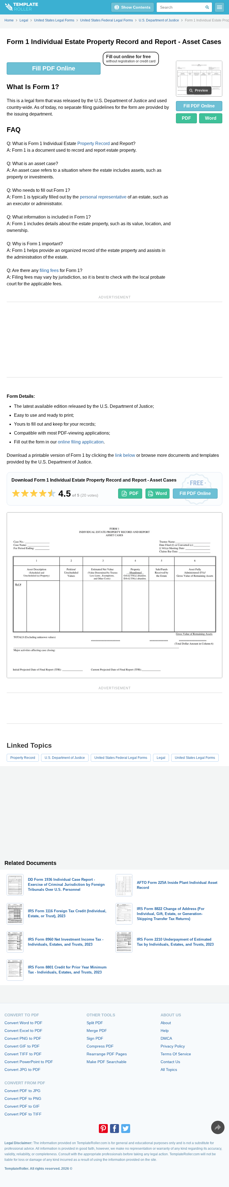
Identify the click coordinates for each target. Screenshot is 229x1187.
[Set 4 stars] (42, 493)
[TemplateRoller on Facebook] (114, 1128)
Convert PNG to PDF (22, 1038)
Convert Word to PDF (23, 1023)
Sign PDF (95, 1038)
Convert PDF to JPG (22, 1090)
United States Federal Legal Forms (120, 758)
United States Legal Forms (195, 758)
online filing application (81, 442)
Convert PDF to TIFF (23, 1114)
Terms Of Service (176, 1054)
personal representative (103, 197)
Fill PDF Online (53, 68)
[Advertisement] (114, 339)
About (166, 1023)
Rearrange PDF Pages (107, 1054)
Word (210, 118)
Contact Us (170, 1062)
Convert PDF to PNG (22, 1098)
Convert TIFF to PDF (23, 1054)
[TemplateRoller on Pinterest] (103, 1128)
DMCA (166, 1038)
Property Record (93, 143)
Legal (161, 758)
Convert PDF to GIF (22, 1106)
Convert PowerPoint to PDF (28, 1062)
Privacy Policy (173, 1046)
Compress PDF (100, 1046)
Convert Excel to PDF (23, 1030)
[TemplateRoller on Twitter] (125, 1128)
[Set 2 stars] (24, 493)
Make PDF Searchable (107, 1062)
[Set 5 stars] (51, 493)
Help (165, 1030)
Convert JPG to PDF (22, 1069)
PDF (186, 118)
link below (125, 455)
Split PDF (95, 1023)
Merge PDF (97, 1030)
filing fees (49, 270)
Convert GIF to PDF (22, 1046)
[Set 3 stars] (33, 493)
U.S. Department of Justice (65, 758)
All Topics (169, 1069)
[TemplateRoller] (19, 7)
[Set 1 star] (15, 493)
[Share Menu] (218, 1127)
